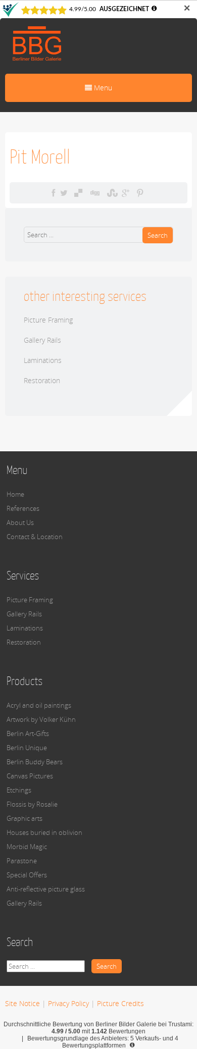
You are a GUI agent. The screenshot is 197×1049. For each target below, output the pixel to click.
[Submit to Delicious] (78, 193)
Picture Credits (120, 1003)
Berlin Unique (27, 747)
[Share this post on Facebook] (53, 193)
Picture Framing (48, 320)
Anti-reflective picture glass (46, 889)
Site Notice (22, 1003)
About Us (20, 522)
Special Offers (27, 874)
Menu (102, 87)
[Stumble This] (111, 193)
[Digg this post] (94, 193)
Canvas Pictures (30, 775)
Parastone (22, 860)
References (23, 508)
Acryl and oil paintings (39, 705)
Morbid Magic (27, 846)
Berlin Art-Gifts (28, 733)
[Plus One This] (125, 193)
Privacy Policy (68, 1003)
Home (15, 494)
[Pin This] (140, 193)
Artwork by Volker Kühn (41, 719)
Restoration (42, 380)
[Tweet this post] (64, 193)
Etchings (19, 790)
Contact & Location (35, 536)
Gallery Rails (42, 340)
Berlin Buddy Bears (35, 761)
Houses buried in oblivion (44, 832)
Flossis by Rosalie (32, 804)
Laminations (43, 360)
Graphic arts (24, 818)
